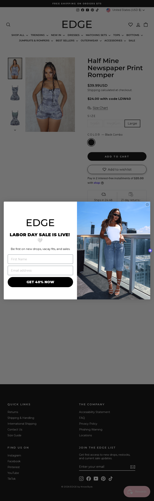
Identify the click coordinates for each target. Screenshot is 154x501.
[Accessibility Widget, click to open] (150, 250)
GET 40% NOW (40, 282)
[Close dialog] (147, 204)
